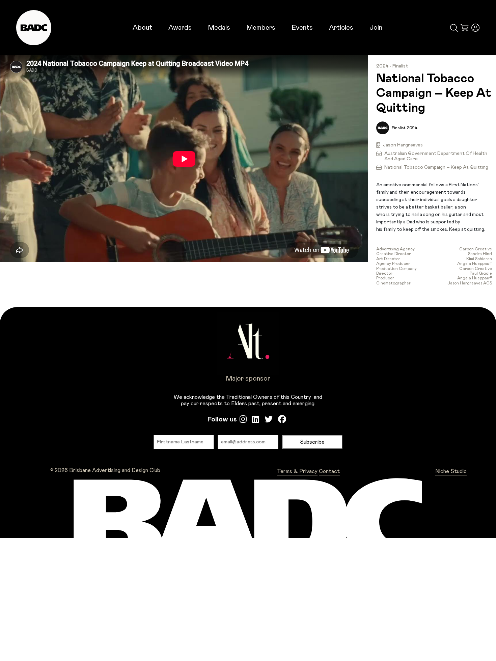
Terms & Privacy (297, 471)
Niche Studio (451, 471)
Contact (329, 471)
